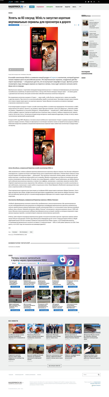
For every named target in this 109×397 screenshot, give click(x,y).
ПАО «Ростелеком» (23, 232)
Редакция (11, 374)
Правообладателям (19, 374)
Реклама (39, 374)
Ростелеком (14, 232)
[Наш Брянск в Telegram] (94, 1)
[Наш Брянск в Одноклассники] (85, 1)
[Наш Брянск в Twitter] (88, 1)
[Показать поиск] (98, 2)
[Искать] (98, 374)
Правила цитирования (30, 374)
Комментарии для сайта (73, 248)
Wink (31, 232)
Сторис (53, 78)
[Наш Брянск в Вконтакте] (91, 1)
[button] (77, 130)
